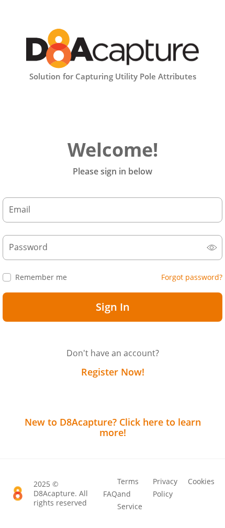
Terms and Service (129, 493)
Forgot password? (191, 277)
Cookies (201, 481)
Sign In (113, 307)
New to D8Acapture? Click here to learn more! (113, 427)
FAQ (110, 494)
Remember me (41, 277)
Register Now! (112, 372)
